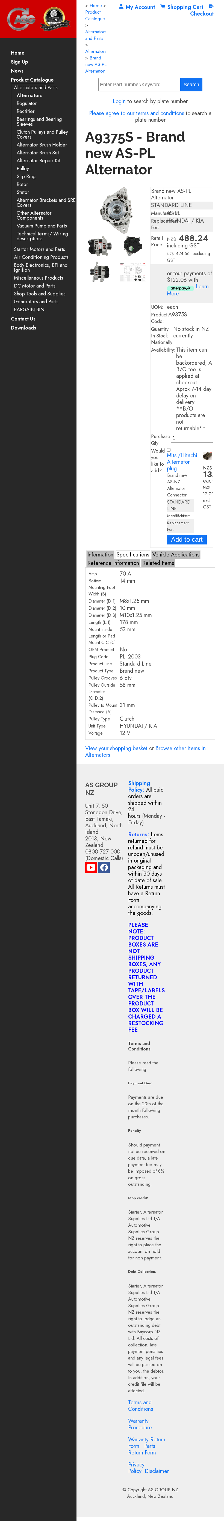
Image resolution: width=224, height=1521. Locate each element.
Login (119, 101)
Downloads (23, 328)
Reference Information (113, 563)
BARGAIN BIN (29, 309)
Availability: (163, 350)
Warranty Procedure (140, 1424)
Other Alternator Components (34, 216)
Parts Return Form (142, 1449)
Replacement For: (165, 224)
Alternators (29, 95)
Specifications (133, 555)
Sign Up (19, 62)
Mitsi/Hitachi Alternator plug (182, 461)
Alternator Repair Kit (38, 160)
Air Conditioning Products (41, 257)
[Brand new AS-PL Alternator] (116, 232)
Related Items (158, 563)
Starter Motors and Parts (39, 249)
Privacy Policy (136, 1468)
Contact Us (23, 319)
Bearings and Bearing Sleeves (39, 122)
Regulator (27, 103)
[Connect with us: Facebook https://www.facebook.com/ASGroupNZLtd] (104, 869)
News (17, 71)
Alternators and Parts (36, 87)
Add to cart (187, 539)
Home (18, 53)
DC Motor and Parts (34, 286)
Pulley (23, 168)
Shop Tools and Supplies (40, 294)
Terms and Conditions (140, 1406)
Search (191, 84)
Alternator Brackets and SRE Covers (46, 203)
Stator (23, 192)
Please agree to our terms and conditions (136, 113)
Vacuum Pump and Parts (42, 226)
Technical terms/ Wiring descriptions (42, 236)
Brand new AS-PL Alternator (96, 64)
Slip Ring (26, 176)
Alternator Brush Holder (42, 145)
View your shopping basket (116, 748)
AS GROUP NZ (163, 1489)
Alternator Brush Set (38, 152)
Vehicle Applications (175, 555)
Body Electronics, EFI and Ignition (40, 268)
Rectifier (26, 111)
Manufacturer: (166, 213)
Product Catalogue (32, 80)
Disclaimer (157, 1471)
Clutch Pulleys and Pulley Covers (42, 135)
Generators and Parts (36, 301)
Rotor (22, 184)
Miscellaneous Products (38, 278)
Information (100, 555)
